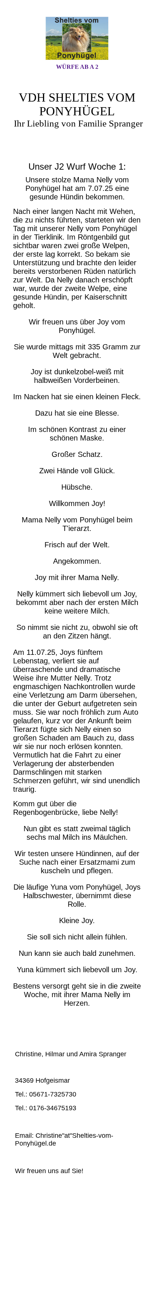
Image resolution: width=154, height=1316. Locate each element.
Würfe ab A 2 (77, 67)
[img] (77, 38)
